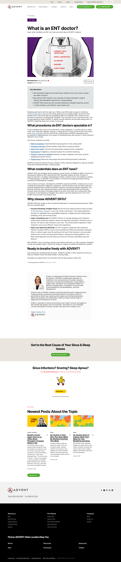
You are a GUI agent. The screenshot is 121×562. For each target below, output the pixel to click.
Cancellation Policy (36, 558)
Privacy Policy (11, 558)
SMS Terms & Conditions (49, 558)
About (88, 516)
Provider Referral (12, 524)
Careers (89, 521)
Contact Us (90, 519)
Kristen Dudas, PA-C (38, 312)
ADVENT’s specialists (34, 114)
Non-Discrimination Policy (23, 558)
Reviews (10, 527)
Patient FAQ (50, 516)
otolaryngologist (37, 133)
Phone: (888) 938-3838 (15, 496)
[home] (15, 7)
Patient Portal (51, 519)
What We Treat (12, 519)
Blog (9, 516)
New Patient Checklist (53, 521)
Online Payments (52, 524)
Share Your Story (52, 527)
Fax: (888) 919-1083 (31, 496)
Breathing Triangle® (43, 211)
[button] (31, 6)
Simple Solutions (12, 521)
